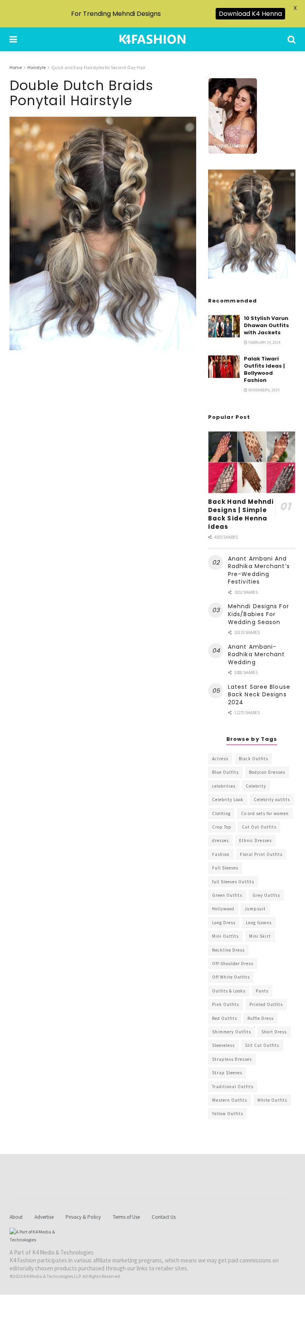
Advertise (44, 1217)
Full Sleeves (225, 868)
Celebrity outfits (272, 799)
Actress (220, 758)
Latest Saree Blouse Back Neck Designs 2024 (259, 694)
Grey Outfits (266, 895)
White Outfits (272, 1100)
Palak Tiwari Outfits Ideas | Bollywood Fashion (264, 369)
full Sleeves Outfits (233, 882)
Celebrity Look (227, 799)
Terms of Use (126, 1217)
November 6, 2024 (263, 390)
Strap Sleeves (227, 1072)
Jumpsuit (255, 909)
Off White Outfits (231, 977)
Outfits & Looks (228, 991)
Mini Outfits (225, 936)
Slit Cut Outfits (262, 1045)
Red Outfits (224, 1018)
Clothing (221, 813)
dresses (220, 840)
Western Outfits (229, 1100)
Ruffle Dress (260, 1018)
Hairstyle (36, 67)
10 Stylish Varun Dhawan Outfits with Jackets (266, 325)
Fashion (221, 854)
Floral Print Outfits (261, 854)
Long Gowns (259, 922)
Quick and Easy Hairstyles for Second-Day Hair (98, 67)
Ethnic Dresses (255, 840)
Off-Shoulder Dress (232, 963)
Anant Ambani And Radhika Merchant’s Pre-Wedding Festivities (259, 570)
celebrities (224, 786)
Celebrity (256, 786)
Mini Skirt (260, 936)
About (16, 1217)
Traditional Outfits (232, 1086)
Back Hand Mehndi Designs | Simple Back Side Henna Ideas (241, 514)
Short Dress (274, 1032)
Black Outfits (253, 758)
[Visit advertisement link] (251, 224)
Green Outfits (227, 895)
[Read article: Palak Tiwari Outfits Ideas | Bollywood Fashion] (224, 366)
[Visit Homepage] (152, 39)
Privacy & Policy (83, 1217)
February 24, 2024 (263, 342)
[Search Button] (291, 39)
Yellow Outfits (227, 1113)
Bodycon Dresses (267, 772)
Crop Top (222, 827)
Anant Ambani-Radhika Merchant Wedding (256, 654)
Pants (262, 991)
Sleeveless (223, 1045)
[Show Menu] (13, 39)
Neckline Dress (228, 950)
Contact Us (164, 1217)
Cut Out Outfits (259, 827)
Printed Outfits (266, 1004)
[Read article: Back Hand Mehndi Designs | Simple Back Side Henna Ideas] (251, 462)
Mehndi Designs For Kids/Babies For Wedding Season (258, 614)
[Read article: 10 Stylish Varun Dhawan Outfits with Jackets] (224, 326)
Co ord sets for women (265, 813)
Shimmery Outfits (231, 1032)
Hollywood (223, 909)
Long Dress (224, 922)
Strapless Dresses (232, 1059)
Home (16, 67)
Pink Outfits (225, 1004)
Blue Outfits (225, 772)
